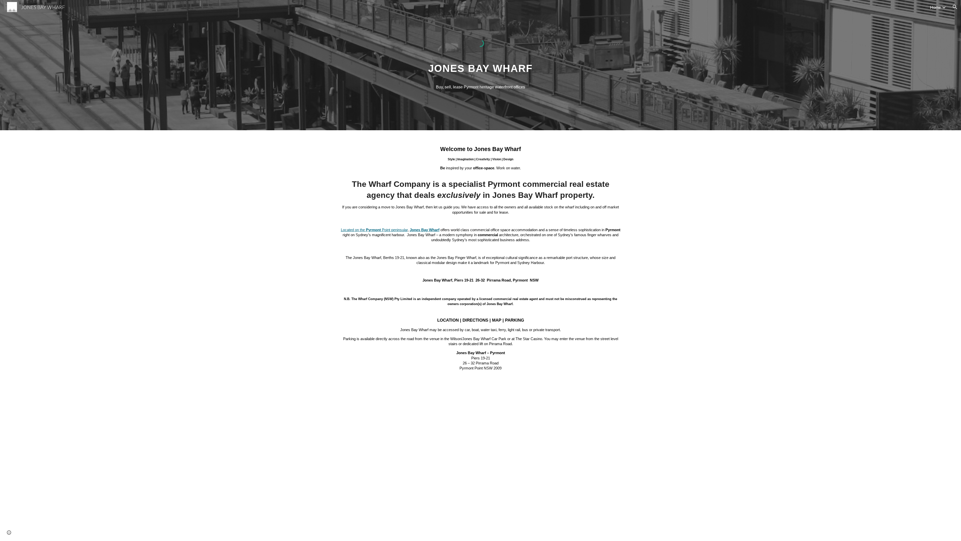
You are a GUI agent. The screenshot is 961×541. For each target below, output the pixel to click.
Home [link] (935, 7)
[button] (955, 7)
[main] (480, 71)
